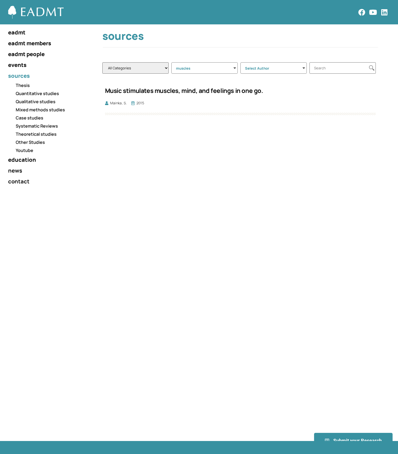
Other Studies (30, 142)
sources (19, 75)
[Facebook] (361, 12)
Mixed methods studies (40, 110)
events (17, 65)
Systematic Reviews (37, 126)
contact (19, 181)
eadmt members (29, 43)
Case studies (29, 118)
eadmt (16, 32)
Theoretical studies (36, 134)
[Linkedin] (384, 12)
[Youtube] (373, 12)
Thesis (23, 85)
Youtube (24, 150)
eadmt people (26, 54)
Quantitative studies (37, 93)
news (15, 170)
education (22, 159)
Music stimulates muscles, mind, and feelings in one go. (184, 90)
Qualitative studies (36, 102)
